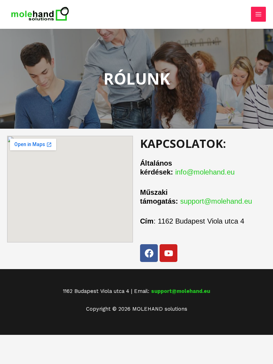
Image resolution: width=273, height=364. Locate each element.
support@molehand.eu (216, 201)
